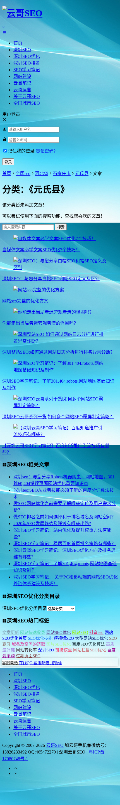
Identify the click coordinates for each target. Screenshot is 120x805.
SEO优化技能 (40, 638)
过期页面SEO (28, 656)
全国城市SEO (26, 103)
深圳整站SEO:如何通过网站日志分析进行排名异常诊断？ (58, 352)
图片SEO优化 (58, 644)
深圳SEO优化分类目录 (24, 608)
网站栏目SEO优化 (89, 650)
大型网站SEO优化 (91, 638)
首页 (17, 43)
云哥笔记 (22, 83)
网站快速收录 (32, 632)
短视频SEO (64, 638)
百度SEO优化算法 (88, 644)
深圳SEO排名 (26, 63)
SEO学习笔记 (26, 69)
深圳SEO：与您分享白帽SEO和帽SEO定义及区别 (51, 278)
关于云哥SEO (26, 96)
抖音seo (96, 632)
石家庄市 (62, 173)
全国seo (23, 173)
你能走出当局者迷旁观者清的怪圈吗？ (40, 323)
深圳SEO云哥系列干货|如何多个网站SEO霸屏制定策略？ (58, 416)
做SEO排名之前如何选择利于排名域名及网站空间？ (64, 516)
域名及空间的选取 (28, 644)
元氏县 (81, 173)
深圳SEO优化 (26, 56)
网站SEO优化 (58, 632)
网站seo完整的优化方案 (25, 301)
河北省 (41, 173)
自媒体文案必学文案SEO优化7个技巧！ (41, 249)
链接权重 (63, 650)
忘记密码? (46, 151)
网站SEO (80, 632)
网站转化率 (26, 650)
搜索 (60, 227)
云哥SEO (55, 745)
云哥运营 (22, 89)
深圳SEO (22, 49)
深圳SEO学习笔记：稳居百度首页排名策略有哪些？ (64, 543)
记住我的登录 (21, 151)
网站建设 (22, 76)
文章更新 (10, 632)
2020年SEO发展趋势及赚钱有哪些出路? (52, 523)
